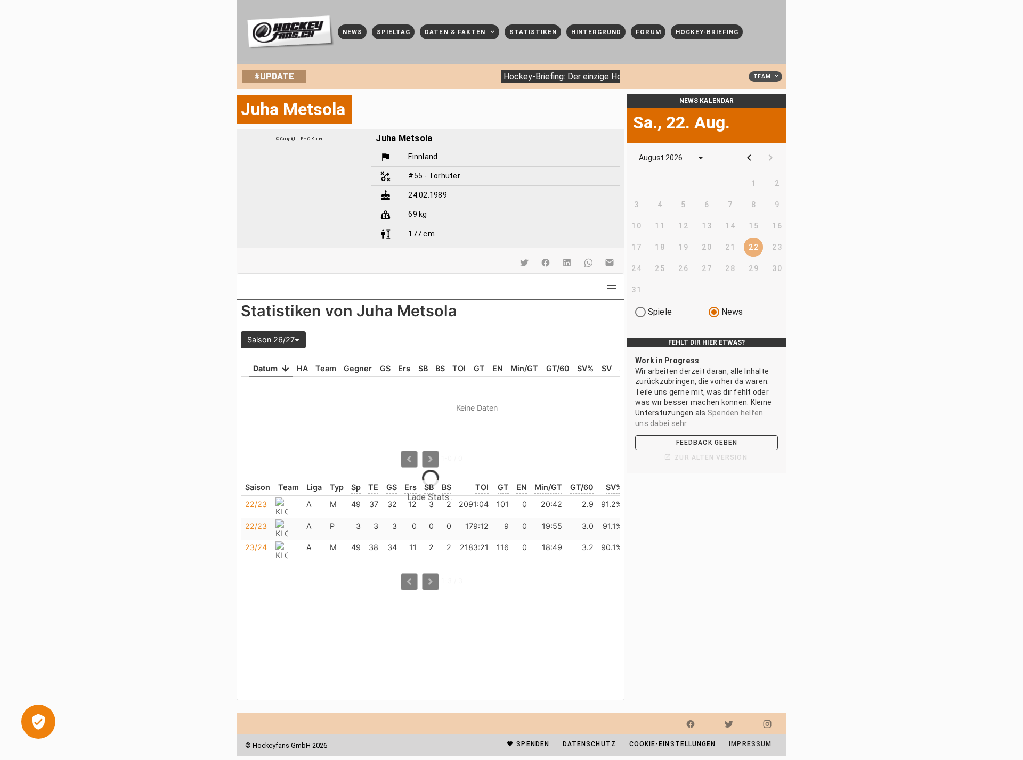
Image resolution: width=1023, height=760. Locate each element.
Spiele (660, 312)
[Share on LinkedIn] (567, 262)
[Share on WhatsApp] (588, 262)
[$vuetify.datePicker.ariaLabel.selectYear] (700, 157)
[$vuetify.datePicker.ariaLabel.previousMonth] (749, 157)
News (732, 312)
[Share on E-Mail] (609, 262)
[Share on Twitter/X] (524, 262)
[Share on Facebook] (545, 262)
